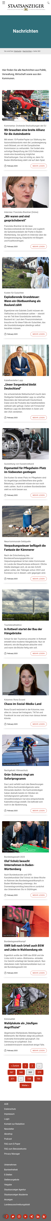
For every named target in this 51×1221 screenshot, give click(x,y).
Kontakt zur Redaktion (14, 1124)
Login (6, 1119)
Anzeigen (8, 1199)
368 (21, 1072)
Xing (31, 1216)
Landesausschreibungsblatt (17, 1204)
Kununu (44, 1216)
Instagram (19, 1216)
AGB (6, 1104)
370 (39, 1072)
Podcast (8, 1139)
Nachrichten (27, 51)
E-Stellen (8, 1174)
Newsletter (9, 1129)
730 (38, 1079)
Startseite (17, 51)
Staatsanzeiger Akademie (16, 1194)
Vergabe (8, 1184)
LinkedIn (37, 1216)
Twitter (12, 1216)
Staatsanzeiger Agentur (15, 1189)
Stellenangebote (11, 1179)
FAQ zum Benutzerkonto (15, 1149)
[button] (4, 1216)
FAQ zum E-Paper (12, 1144)
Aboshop (8, 1134)
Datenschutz (10, 1109)
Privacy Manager (12, 1154)
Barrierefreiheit (11, 1169)
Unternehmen (10, 1164)
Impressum (9, 1114)
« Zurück (15, 1065)
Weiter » (25, 1085)
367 (11, 1072)
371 (12, 1079)
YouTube (25, 1216)
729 (29, 1079)
